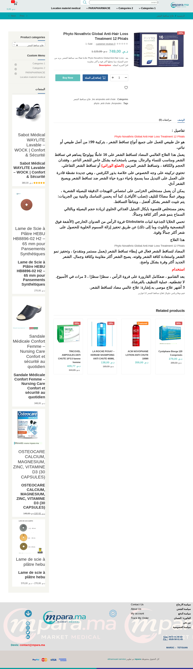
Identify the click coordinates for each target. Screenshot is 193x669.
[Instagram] (28, 628)
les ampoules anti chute (103, 99)
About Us (136, 609)
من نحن (187, 622)
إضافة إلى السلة (93, 77)
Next (13, 15)
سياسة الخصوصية (182, 627)
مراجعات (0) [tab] (165, 120)
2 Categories (125, 8)
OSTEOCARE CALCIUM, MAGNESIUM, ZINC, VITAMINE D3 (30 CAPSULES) (30, 496)
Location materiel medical (65, 8)
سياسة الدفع (184, 613)
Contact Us (137, 604)
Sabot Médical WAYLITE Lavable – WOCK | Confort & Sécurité (29, 170)
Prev (22, 15)
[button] (10, 5)
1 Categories (148, 8)
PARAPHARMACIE (99, 8)
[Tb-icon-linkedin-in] (28, 637)
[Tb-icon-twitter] (28, 632)
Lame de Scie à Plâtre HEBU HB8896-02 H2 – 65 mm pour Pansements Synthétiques (31, 273)
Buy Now (68, 77)
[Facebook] (28, 623)
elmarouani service (117, 659)
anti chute (105, 103)
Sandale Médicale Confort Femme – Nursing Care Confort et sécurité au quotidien (29, 386)
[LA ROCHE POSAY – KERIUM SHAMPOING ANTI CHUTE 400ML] (102, 334)
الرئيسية (181, 15)
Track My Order (140, 618)
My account (137, 613)
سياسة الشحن (184, 609)
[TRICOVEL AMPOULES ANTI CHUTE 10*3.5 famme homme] (68, 334)
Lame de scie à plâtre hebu (31, 574)
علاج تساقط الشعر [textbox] (30, 45)
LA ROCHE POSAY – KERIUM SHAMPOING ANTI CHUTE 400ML (102, 355)
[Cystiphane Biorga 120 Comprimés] (170, 334)
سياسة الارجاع (183, 604)
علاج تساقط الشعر (165, 15)
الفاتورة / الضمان (182, 618)
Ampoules (117, 103)
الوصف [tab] (181, 120)
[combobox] (28, 44)
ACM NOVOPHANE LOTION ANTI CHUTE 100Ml (137, 355)
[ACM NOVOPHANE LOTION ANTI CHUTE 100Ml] (136, 334)
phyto (96, 103)
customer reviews (105, 44)
